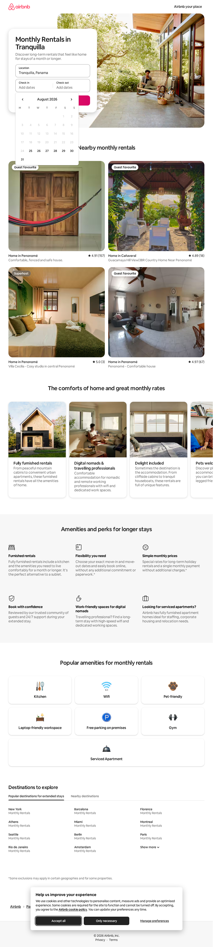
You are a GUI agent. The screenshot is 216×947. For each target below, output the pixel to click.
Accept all (58, 921)
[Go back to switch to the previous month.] (23, 99)
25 (30, 151)
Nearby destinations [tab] (85, 796)
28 (55, 151)
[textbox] (34, 87)
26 (38, 151)
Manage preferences (154, 921)
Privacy (100, 940)
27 (47, 151)
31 (22, 159)
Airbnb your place (188, 6)
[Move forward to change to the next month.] (71, 99)
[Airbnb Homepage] (19, 6)
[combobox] (53, 72)
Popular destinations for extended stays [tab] (36, 796)
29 (63, 151)
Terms (113, 940)
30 (72, 151)
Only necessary (106, 921)
